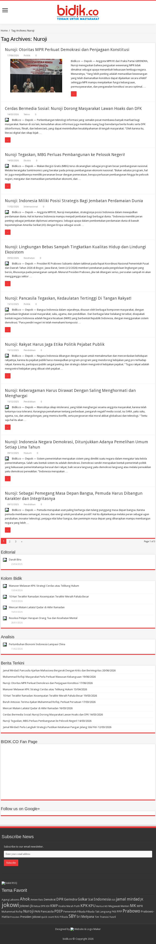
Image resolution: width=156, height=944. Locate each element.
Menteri (125, 906)
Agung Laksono (10, 899)
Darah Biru (15, 559)
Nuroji (28, 911)
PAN (37, 911)
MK (133, 905)
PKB (114, 911)
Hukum (28, 453)
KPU (91, 905)
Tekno (27, 114)
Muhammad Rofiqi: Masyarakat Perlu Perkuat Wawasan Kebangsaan (42, 676)
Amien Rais (36, 899)
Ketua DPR (39, 906)
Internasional (31, 206)
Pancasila (47, 911)
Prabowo (131, 911)
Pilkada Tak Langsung (98, 911)
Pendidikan (30, 350)
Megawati (114, 906)
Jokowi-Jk (26, 906)
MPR (140, 906)
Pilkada (81, 911)
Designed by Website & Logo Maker (78, 929)
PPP (119, 911)
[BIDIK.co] (78, 11)
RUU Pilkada (61, 917)
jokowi (10, 905)
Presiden (15, 917)
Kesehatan (29, 258)
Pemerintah (70, 911)
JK (141, 899)
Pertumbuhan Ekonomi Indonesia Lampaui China (37, 644)
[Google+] (76, 934)
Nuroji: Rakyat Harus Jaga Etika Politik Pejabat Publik (54, 344)
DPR (59, 899)
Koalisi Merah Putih (69, 906)
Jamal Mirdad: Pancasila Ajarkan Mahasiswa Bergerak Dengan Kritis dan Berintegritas (52, 670)
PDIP (58, 911)
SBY (72, 916)
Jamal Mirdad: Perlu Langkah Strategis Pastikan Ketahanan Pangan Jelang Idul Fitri (50, 727)
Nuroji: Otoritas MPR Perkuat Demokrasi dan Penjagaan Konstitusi (67, 49)
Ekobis (27, 160)
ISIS (113, 899)
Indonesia (102, 899)
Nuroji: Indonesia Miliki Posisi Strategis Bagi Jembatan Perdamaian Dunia (74, 200)
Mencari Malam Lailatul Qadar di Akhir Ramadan (37, 607)
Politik (27, 55)
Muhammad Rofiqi (12, 911)
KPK (84, 905)
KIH (48, 906)
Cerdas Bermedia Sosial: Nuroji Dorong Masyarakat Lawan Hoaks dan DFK (73, 108)
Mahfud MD (102, 906)
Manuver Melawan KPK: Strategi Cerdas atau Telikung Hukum (44, 585)
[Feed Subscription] (154, 38)
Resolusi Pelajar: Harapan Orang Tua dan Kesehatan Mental (43, 618)
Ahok (25, 899)
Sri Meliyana (85, 917)
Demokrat (50, 899)
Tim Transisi (102, 916)
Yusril (112, 916)
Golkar (83, 899)
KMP (54, 906)
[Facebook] (79, 934)
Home (4, 30)
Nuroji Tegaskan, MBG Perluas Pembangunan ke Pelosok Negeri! (65, 154)
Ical (90, 899)
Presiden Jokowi (30, 917)
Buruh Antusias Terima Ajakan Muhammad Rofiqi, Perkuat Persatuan (42, 701)
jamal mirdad (128, 899)
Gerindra (70, 899)
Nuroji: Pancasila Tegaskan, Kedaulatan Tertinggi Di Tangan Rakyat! (68, 298)
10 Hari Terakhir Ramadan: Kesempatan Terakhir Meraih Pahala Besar (49, 596)
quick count (47, 917)
